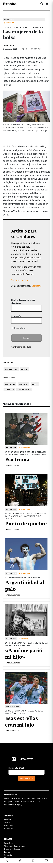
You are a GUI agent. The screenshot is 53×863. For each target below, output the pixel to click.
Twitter (7, 822)
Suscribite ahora (20, 280)
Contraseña (16, 316)
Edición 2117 (11, 639)
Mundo (24, 369)
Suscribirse (9, 843)
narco (35, 384)
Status (7, 857)
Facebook (8, 819)
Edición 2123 (11, 573)
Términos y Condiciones (14, 846)
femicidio (23, 384)
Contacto (8, 854)
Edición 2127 (11, 448)
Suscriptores (24, 389)
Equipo (7, 851)
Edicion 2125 (11, 509)
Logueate (37, 285)
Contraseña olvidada (21, 346)
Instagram (8, 825)
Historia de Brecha (12, 849)
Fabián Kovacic (13, 465)
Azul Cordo (9, 45)
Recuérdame (19, 328)
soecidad (9, 389)
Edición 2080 (9, 20)
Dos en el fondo (12, 707)
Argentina (10, 384)
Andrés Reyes (12, 730)
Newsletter (9, 828)
